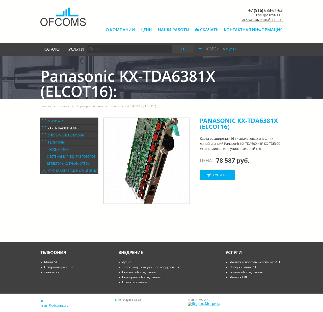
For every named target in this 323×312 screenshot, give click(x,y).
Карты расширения (90, 106)
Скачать (208, 30)
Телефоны (56, 142)
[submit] (183, 49)
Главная (45, 106)
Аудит (126, 262)
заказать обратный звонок (262, 20)
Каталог (52, 49)
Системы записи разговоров (71, 156)
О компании (120, 30)
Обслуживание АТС (243, 267)
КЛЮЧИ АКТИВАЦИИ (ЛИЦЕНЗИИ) (73, 170)
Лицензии (52, 272)
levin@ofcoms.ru (269, 15)
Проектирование (135, 282)
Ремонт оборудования (246, 272)
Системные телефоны (66, 135)
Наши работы (173, 30)
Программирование (59, 267)
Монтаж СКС (238, 277)
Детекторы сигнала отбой (68, 163)
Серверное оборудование (141, 277)
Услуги (76, 49)
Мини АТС (56, 121)
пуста (231, 49)
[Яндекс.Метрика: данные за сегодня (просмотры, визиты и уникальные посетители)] (204, 304)
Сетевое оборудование (139, 272)
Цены (146, 30)
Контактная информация (253, 30)
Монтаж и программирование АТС (255, 262)
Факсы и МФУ (57, 149)
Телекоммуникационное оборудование (151, 267)
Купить (219, 175)
